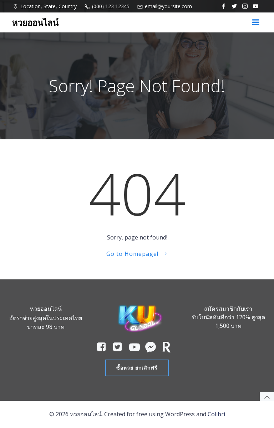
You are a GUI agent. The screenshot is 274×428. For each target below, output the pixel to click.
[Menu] (256, 22)
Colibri (216, 414)
